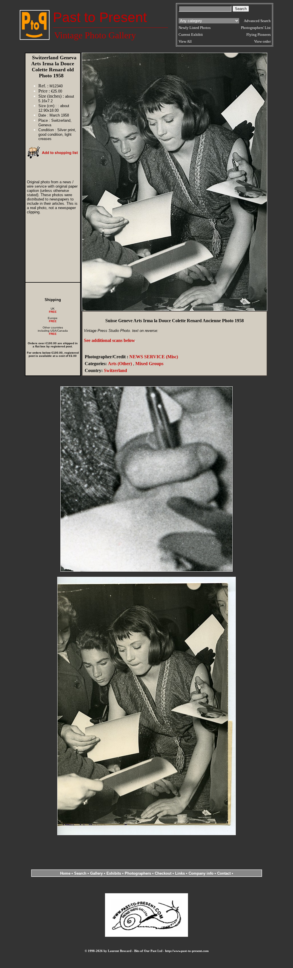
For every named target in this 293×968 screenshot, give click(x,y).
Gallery (96, 873)
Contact (224, 873)
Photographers (138, 873)
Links (180, 873)
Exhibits (113, 873)
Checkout (163, 873)
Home (65, 873)
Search (80, 873)
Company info (202, 873)
